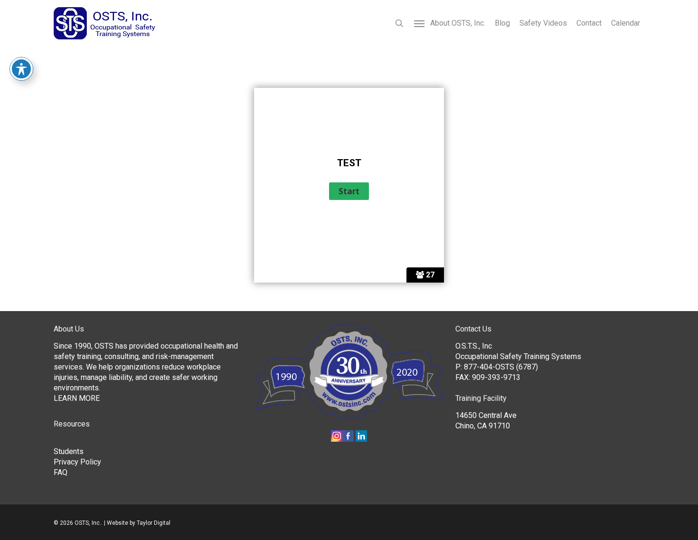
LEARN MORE (77, 398)
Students (69, 451)
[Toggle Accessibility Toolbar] (21, 68)
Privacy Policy (77, 461)
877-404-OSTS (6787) (501, 366)
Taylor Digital (153, 523)
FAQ (60, 472)
